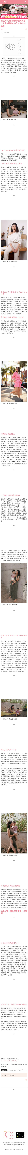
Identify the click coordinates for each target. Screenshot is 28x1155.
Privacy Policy (17, 1146)
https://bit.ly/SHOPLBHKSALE (8, 1061)
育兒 (2, 29)
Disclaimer (10, 1146)
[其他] (26, 30)
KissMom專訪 (12, 1070)
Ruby (2, 32)
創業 (20, 1070)
